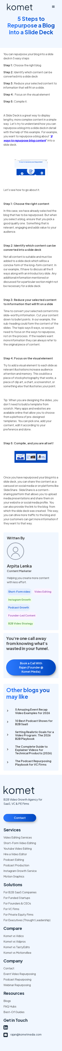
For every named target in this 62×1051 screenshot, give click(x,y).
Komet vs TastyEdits (16, 947)
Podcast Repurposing (17, 979)
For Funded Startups (16, 898)
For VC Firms (11, 909)
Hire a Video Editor (15, 854)
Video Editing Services (17, 837)
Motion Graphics (13, 876)
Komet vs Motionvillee (17, 952)
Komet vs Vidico (13, 936)
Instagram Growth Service (20, 871)
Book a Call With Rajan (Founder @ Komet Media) (31, 667)
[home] (19, 7)
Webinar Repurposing (17, 985)
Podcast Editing (13, 859)
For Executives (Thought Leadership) (26, 920)
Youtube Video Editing (17, 848)
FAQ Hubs (9, 1006)
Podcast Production (16, 865)
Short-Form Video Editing (19, 843)
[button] (53, 7)
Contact (20, 818)
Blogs (7, 1001)
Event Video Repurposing (19, 974)
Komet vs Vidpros (14, 941)
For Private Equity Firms (18, 914)
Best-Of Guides (13, 1012)
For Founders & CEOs (17, 903)
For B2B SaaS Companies (20, 892)
